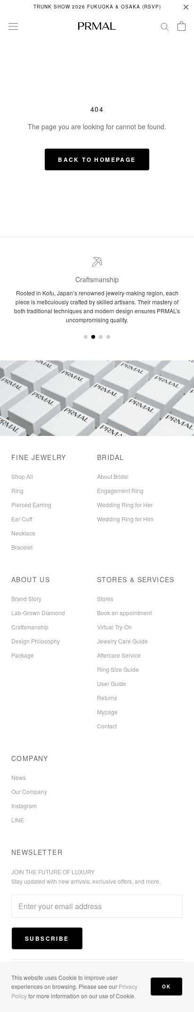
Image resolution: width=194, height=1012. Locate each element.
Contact (107, 726)
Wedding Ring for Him (125, 519)
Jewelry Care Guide (122, 641)
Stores (105, 598)
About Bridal (113, 476)
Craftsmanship (29, 627)
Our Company (29, 791)
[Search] (165, 26)
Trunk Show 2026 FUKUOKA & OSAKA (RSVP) (97, 6)
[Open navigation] (13, 26)
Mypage (107, 712)
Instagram (24, 806)
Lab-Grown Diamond (38, 613)
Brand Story (26, 598)
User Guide (111, 683)
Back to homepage (97, 159)
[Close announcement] (186, 7)
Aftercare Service (119, 655)
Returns (107, 698)
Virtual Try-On (114, 627)
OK (166, 986)
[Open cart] (182, 26)
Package (22, 655)
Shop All (22, 476)
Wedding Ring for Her (125, 505)
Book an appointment (124, 613)
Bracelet (21, 547)
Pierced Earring (31, 505)
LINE (17, 820)
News (18, 777)
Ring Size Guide (118, 669)
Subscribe (47, 938)
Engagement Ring (120, 490)
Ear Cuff (21, 519)
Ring (17, 490)
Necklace (23, 533)
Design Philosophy (35, 641)
